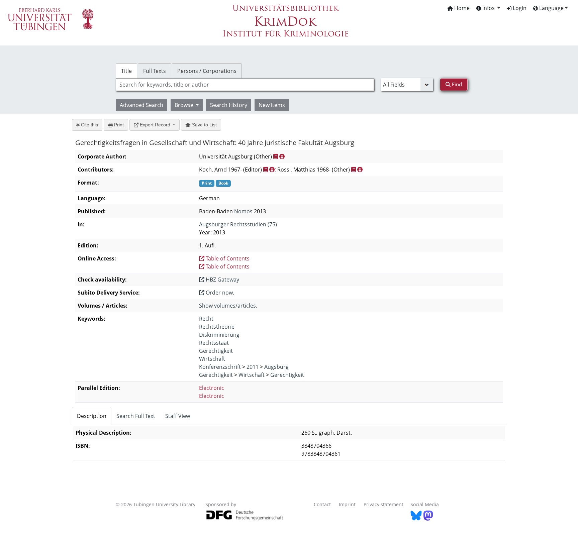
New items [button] (272, 105)
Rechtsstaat (214, 342)
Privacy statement (383, 504)
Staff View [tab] (177, 416)
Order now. (219, 292)
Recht (206, 318)
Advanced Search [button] (141, 105)
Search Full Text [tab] (135, 416)
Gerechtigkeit (216, 350)
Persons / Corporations (206, 71)
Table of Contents (227, 258)
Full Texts (154, 71)
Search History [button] (228, 105)
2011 (253, 366)
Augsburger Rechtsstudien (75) (238, 224)
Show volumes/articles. (228, 305)
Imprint (347, 504)
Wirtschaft (212, 358)
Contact (322, 504)
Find (456, 84)
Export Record (155, 124)
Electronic (211, 388)
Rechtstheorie (216, 326)
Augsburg (276, 366)
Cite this (89, 124)
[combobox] (245, 84)
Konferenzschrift (220, 366)
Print (118, 124)
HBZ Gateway (221, 279)
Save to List (204, 124)
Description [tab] (91, 416)
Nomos (243, 211)
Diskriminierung (219, 334)
